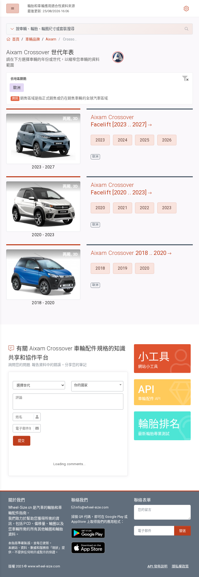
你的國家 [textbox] (81, 385)
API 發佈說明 (157, 566)
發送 (182, 531)
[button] (99, 29)
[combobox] (97, 386)
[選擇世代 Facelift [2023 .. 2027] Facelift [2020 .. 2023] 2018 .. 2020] (39, 385)
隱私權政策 (180, 566)
